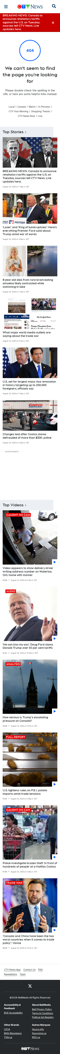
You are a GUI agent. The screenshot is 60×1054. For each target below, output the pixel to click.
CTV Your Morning (18, 111)
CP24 (7, 1029)
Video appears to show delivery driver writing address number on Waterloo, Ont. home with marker (28, 572)
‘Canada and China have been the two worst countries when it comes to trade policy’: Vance (28, 940)
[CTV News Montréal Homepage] (30, 7)
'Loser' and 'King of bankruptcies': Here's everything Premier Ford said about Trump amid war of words (30, 231)
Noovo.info (38, 1029)
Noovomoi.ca (39, 1033)
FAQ (40, 969)
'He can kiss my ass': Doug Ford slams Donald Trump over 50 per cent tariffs (28, 646)
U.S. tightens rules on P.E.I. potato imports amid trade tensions (25, 792)
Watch (32, 106)
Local (11, 106)
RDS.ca (36, 1037)
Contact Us (29, 969)
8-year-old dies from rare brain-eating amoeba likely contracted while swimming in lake (28, 283)
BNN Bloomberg (13, 1033)
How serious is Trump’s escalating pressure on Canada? (25, 719)
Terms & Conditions (42, 1013)
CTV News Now (26, 116)
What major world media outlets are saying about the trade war (27, 334)
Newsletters (10, 974)
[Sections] (6, 6)
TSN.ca (8, 1037)
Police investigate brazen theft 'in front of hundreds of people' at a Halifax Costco (30, 865)
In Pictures (44, 106)
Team (23, 974)
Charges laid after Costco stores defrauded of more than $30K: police (27, 436)
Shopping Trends (40, 111)
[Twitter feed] (30, 986)
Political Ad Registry (43, 1017)
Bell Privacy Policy (42, 1009)
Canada (21, 106)
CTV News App (12, 969)
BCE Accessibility (13, 1012)
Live (40, 116)
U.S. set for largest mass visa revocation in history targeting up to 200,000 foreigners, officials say (29, 385)
